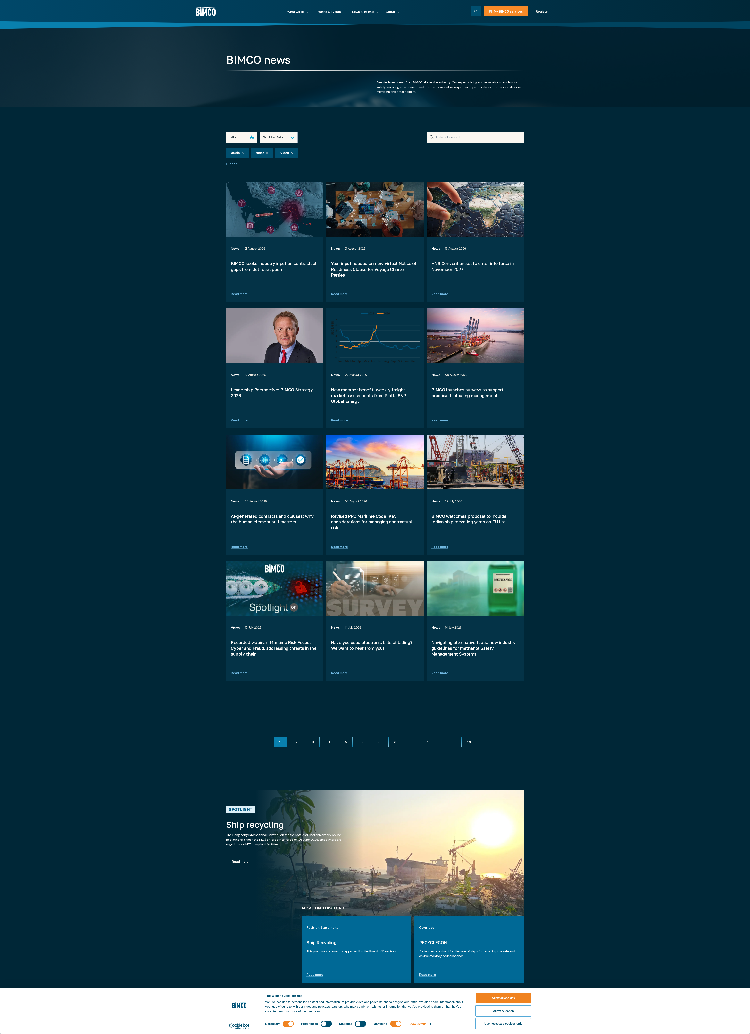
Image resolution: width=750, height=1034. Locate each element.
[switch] (326, 1024)
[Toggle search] (476, 11)
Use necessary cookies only (503, 1023)
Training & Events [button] (328, 12)
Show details (417, 1024)
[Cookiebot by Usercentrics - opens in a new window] (239, 1026)
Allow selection (503, 1010)
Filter (233, 137)
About (390, 12)
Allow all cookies (503, 998)
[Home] (206, 11)
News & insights (363, 12)
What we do (296, 12)
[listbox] (278, 137)
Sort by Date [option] (273, 137)
